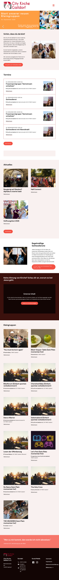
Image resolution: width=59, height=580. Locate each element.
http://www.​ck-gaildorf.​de (23, 569)
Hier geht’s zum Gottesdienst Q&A (13, 64)
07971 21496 (23, 562)
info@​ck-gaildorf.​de (22, 565)
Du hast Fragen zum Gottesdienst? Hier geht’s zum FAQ (43, 266)
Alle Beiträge (8, 231)
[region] (29, 153)
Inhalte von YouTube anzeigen (29, 303)
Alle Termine (8, 143)
